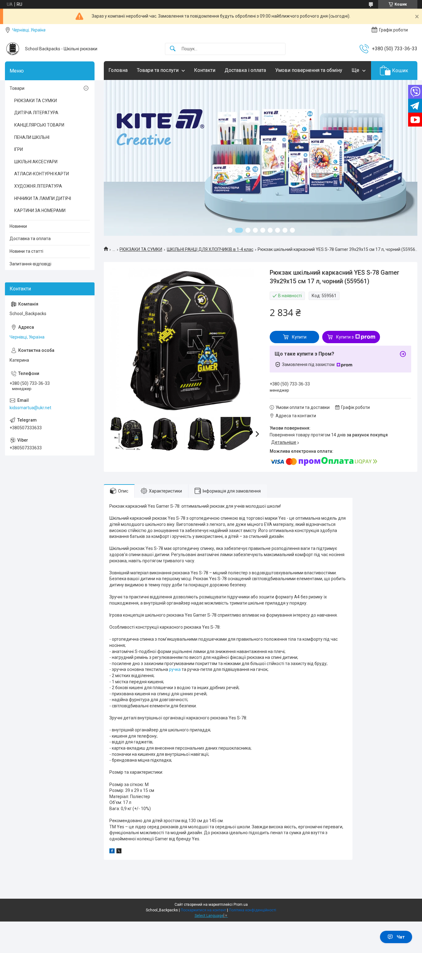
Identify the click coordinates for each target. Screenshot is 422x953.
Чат (401, 936)
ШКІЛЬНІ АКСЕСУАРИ (35, 161)
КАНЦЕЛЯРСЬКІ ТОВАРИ (39, 125)
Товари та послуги (158, 70)
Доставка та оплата (30, 238)
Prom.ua (241, 904)
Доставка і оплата (245, 70)
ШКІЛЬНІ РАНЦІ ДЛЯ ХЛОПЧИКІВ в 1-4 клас (210, 249)
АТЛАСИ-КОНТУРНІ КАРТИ (41, 173)
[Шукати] (172, 49)
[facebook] (112, 851)
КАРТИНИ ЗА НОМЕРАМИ (39, 210)
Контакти (204, 70)
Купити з (345, 337)
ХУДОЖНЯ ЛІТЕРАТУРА (38, 186)
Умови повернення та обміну (308, 70)
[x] (118, 851)
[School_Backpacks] (12, 48)
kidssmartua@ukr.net (30, 407)
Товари (17, 88)
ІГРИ (18, 149)
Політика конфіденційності (252, 910)
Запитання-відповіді (30, 263)
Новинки (18, 226)
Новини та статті (26, 251)
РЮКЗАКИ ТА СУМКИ (141, 249)
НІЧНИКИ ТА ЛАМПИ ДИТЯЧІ (42, 198)
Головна (118, 70)
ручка (175, 669)
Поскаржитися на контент (203, 910)
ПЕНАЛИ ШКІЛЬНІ (31, 137)
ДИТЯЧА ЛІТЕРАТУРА (36, 112)
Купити (299, 337)
